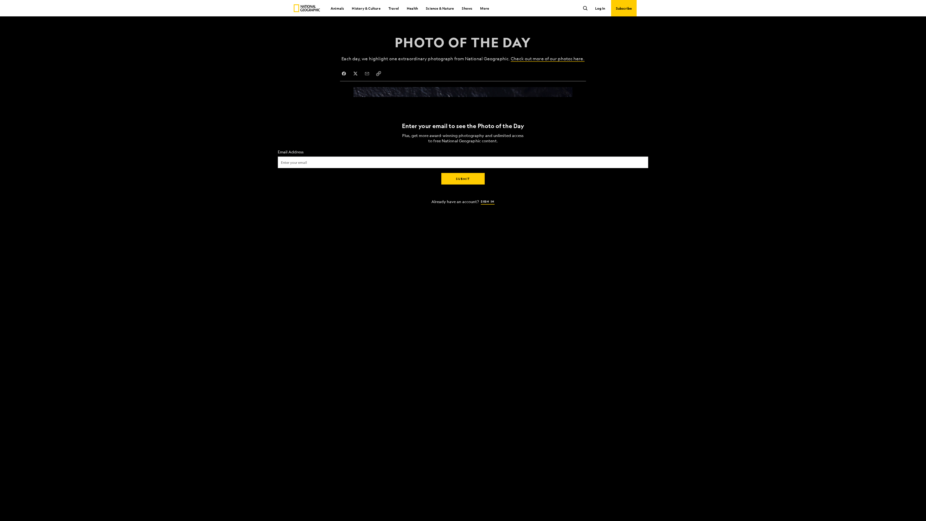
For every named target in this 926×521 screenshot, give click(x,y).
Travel (393, 8)
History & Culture (366, 8)
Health (412, 8)
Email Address (291, 152)
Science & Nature (440, 8)
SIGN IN (488, 201)
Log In (600, 8)
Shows (467, 8)
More (484, 8)
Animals (337, 8)
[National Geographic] (307, 8)
